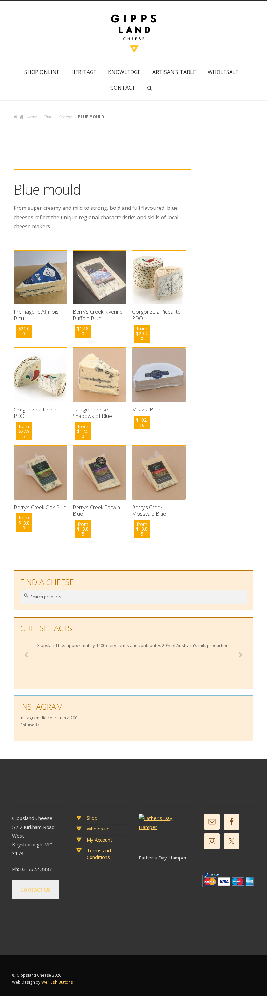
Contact (122, 87)
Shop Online (42, 72)
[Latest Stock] (165, 834)
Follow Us (30, 725)
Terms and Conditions (99, 853)
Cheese (65, 117)
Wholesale (223, 72)
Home (31, 117)
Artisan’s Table (174, 72)
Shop (47, 117)
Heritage (83, 72)
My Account (99, 839)
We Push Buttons (57, 982)
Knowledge (124, 72)
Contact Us (35, 889)
